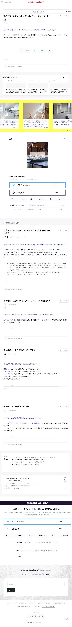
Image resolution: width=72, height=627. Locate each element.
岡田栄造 (6, 250)
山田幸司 (7, 374)
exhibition (25, 237)
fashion (18, 237)
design (12, 237)
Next (67, 131)
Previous (64, 131)
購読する (11, 590)
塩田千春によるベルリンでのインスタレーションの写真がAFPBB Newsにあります (29, 30)
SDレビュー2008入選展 (31, 423)
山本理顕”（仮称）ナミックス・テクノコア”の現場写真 (27, 300)
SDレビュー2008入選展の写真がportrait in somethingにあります (23, 418)
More (61, 205)
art (9, 20)
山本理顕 (6, 320)
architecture (12, 304)
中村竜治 (49, 252)
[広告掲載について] (60, 139)
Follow (56, 185)
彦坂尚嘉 (7, 371)
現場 (5, 307)
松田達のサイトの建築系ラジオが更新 (19, 350)
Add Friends (41, 199)
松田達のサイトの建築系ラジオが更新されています (19, 364)
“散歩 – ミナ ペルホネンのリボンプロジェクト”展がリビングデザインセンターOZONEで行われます (34, 244)
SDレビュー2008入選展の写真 (16, 406)
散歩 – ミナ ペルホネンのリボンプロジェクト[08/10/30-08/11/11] (27, 231)
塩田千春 (16, 35)
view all (65, 77)
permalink (20, 66)
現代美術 (6, 23)
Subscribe (60, 199)
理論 (5, 357)
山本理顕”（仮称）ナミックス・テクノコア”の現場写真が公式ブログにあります (28, 315)
